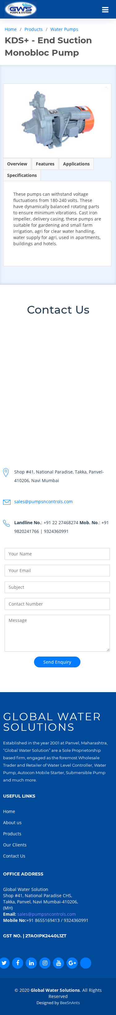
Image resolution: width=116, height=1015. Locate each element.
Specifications (22, 175)
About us (12, 822)
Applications (76, 164)
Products (33, 29)
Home (11, 29)
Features (45, 164)
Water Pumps (64, 29)
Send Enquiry (57, 662)
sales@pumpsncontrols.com (43, 501)
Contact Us (14, 856)
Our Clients (15, 845)
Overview (17, 164)
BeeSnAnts (70, 1002)
